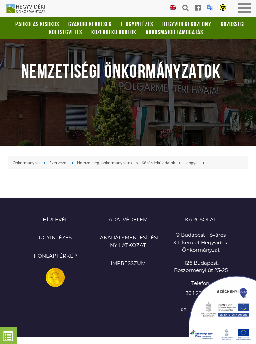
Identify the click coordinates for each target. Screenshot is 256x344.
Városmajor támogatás (174, 32)
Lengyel (191, 162)
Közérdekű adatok (113, 32)
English (173, 7)
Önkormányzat (26, 162)
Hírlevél (55, 219)
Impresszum (128, 263)
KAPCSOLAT (200, 219)
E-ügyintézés (137, 24)
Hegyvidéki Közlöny (186, 24)
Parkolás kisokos (37, 24)
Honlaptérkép (55, 256)
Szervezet (58, 162)
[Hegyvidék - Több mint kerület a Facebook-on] (198, 7)
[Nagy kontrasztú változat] (223, 8)
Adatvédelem (128, 219)
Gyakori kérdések (90, 24)
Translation (210, 7)
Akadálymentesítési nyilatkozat (128, 241)
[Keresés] (185, 7)
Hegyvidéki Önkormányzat (28, 9)
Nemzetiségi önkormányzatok (104, 162)
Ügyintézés (55, 237)
